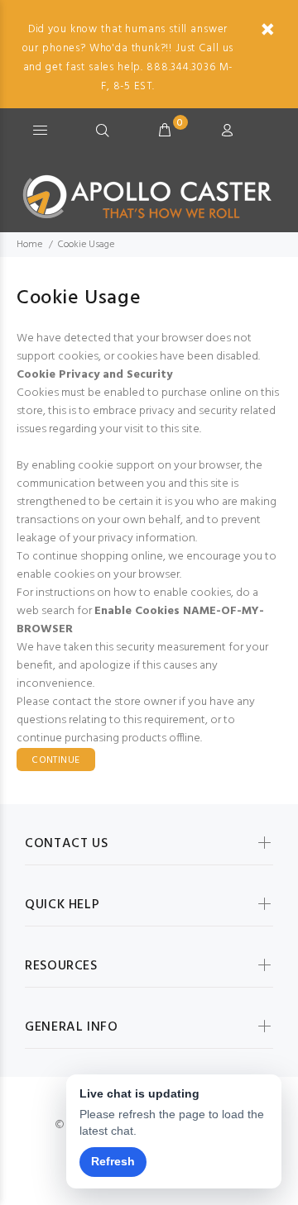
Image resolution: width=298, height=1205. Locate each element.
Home (29, 244)
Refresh (113, 1161)
